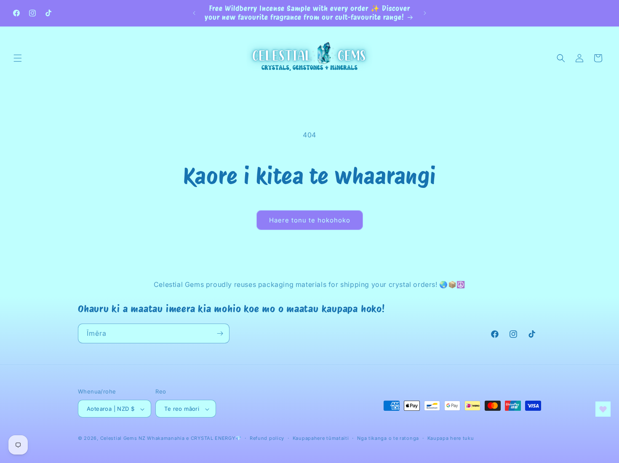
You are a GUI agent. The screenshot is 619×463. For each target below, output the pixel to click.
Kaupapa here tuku (450, 438)
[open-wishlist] (603, 409)
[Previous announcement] (194, 13)
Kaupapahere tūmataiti (321, 438)
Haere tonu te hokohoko (309, 220)
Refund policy (267, 438)
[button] (17, 58)
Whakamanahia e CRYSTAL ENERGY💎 (194, 439)
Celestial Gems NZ (123, 439)
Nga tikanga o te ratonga (388, 438)
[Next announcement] (425, 13)
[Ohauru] (220, 333)
